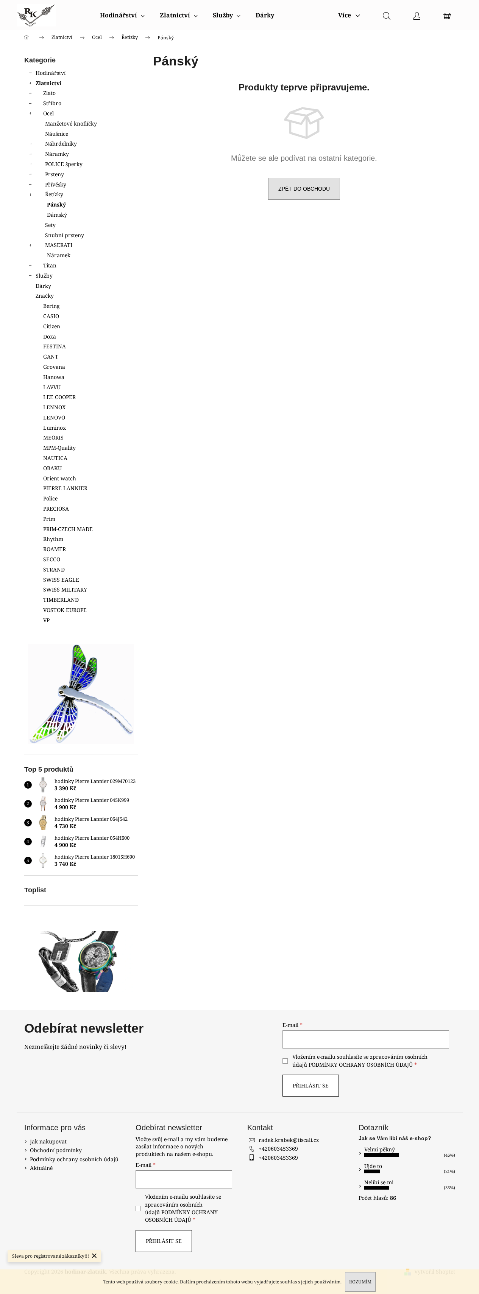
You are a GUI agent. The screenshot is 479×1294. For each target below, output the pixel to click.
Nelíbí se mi (378, 1182)
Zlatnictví (48, 83)
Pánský (56, 204)
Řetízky (54, 194)
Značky (45, 295)
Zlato (49, 92)
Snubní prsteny (64, 235)
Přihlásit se (311, 1085)
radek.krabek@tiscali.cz (289, 1139)
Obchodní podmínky (56, 1150)
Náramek (58, 255)
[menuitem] (122, 15)
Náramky (57, 153)
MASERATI (58, 245)
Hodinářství (51, 72)
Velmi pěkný (379, 1149)
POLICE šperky (64, 164)
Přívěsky (55, 184)
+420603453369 (278, 1148)
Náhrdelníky (61, 143)
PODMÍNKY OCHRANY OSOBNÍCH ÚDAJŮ (361, 1064)
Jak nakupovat (48, 1141)
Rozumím (360, 1281)
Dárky (43, 285)
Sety (50, 224)
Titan (49, 265)
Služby (44, 275)
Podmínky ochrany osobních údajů (74, 1159)
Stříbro (52, 103)
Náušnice (56, 133)
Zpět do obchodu (304, 189)
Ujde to (373, 1166)
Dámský (57, 214)
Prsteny (54, 174)
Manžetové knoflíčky (71, 123)
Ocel (48, 113)
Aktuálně (41, 1167)
